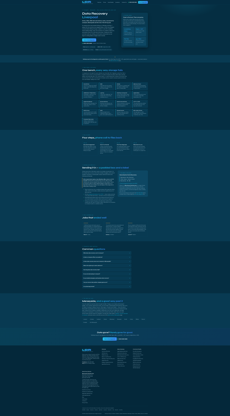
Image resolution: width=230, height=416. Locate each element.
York (113, 409)
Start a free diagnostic (89, 40)
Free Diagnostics (143, 2)
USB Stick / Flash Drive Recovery (108, 358)
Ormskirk (85, 322)
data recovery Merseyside (114, 315)
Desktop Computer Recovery (107, 362)
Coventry (120, 409)
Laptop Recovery (105, 360)
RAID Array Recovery (121, 358)
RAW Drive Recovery (137, 362)
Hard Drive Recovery (106, 351)
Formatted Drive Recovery (138, 358)
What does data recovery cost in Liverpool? (106, 253)
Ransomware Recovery (121, 362)
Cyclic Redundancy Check (138, 354)
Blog (83, 397)
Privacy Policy (85, 402)
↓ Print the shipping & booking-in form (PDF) (128, 183)
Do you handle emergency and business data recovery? (106, 278)
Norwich (116, 409)
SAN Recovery (120, 360)
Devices (99, 2)
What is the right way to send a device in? (106, 265)
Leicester (105, 409)
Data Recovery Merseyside (87, 391)
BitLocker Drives (120, 364)
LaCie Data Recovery (86, 395)
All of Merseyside (93, 322)
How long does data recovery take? (106, 269)
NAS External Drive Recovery (123, 354)
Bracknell (109, 409)
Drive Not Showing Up (137, 351)
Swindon (96, 409)
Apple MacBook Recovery (122, 351)
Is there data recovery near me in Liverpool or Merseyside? (106, 261)
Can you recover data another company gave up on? (106, 282)
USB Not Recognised (137, 360)
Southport (99, 319)
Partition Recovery (136, 364)
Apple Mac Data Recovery (87, 393)
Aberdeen (100, 409)
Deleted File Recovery (137, 353)
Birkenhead (112, 319)
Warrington (119, 319)
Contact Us (124, 2)
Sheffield (83, 409)
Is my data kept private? (106, 286)
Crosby (131, 319)
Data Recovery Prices (86, 389)
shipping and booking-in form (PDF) (96, 194)
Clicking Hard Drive (136, 356)
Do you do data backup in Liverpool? (106, 274)
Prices (104, 2)
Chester (105, 319)
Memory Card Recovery (106, 356)
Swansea (92, 409)
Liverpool (85, 319)
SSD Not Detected (136, 367)
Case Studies (111, 2)
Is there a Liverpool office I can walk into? (106, 257)
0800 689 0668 (133, 2)
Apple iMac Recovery (106, 364)
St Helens (92, 319)
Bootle (125, 319)
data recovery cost (114, 60)
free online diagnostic (138, 194)
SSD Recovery (105, 353)
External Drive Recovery (122, 353)
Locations (117, 2)
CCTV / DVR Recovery (121, 356)
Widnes (137, 319)
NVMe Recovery (105, 354)
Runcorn (143, 319)
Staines (87, 409)
